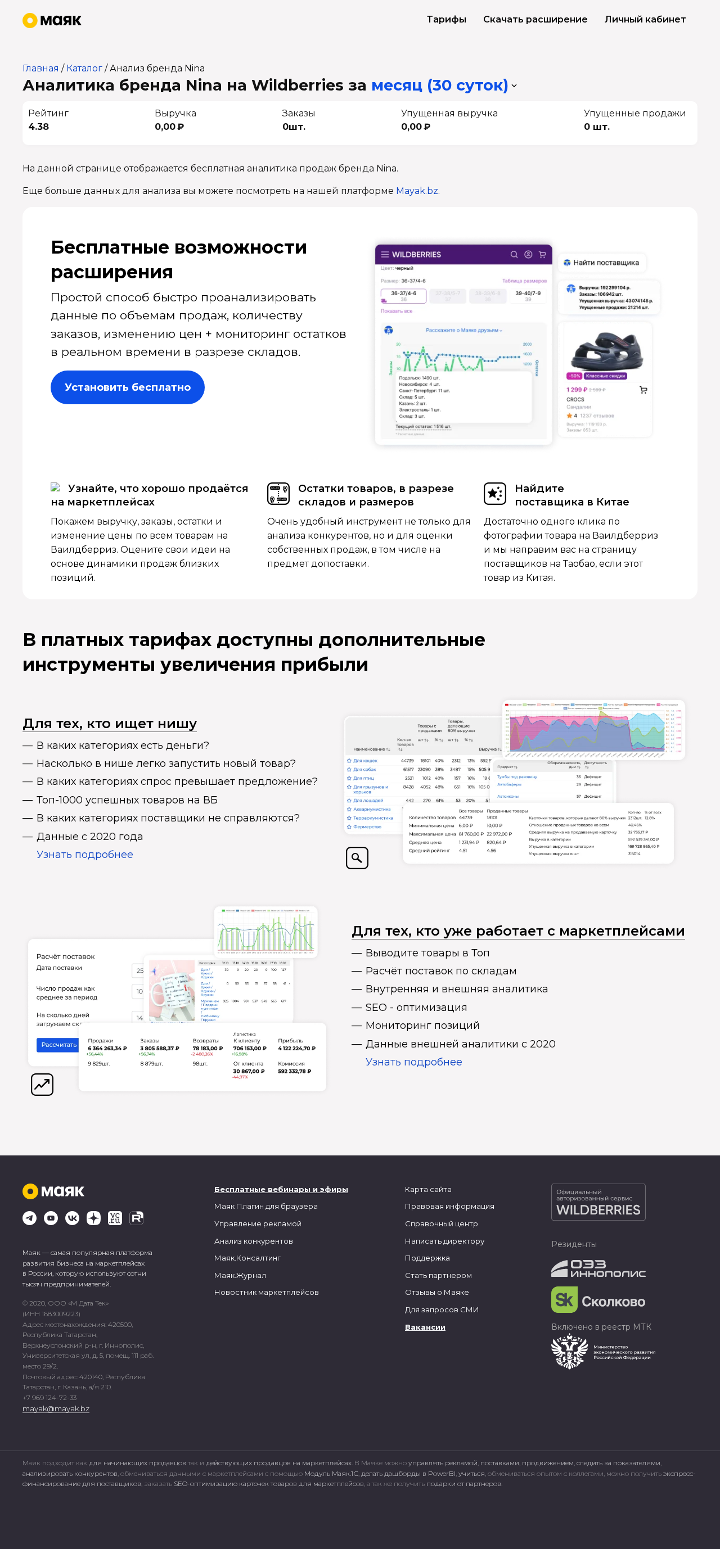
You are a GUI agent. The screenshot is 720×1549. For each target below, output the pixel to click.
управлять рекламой (443, 1462)
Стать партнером (438, 1275)
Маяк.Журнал (240, 1275)
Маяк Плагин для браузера (266, 1206)
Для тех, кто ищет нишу (109, 723)
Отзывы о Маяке (437, 1292)
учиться (471, 1473)
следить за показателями (618, 1462)
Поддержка (427, 1257)
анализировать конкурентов (70, 1473)
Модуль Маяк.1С (331, 1473)
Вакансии (425, 1326)
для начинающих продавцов (138, 1462)
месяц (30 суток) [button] (439, 85)
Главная (40, 68)
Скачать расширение (535, 19)
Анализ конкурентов (253, 1240)
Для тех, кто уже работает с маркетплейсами (518, 931)
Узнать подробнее (85, 854)
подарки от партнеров (463, 1483)
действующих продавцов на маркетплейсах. (279, 1462)
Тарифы (446, 19)
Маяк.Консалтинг (247, 1257)
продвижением (548, 1462)
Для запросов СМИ (442, 1309)
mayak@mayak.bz (55, 1408)
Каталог (84, 68)
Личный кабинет (645, 19)
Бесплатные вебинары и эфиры (281, 1189)
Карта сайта (428, 1189)
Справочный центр (441, 1223)
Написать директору (444, 1240)
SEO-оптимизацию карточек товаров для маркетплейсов (269, 1483)
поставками (499, 1462)
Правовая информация (449, 1206)
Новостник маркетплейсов (266, 1292)
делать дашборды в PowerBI (408, 1473)
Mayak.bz (417, 191)
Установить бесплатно (128, 387)
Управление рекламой (258, 1223)
